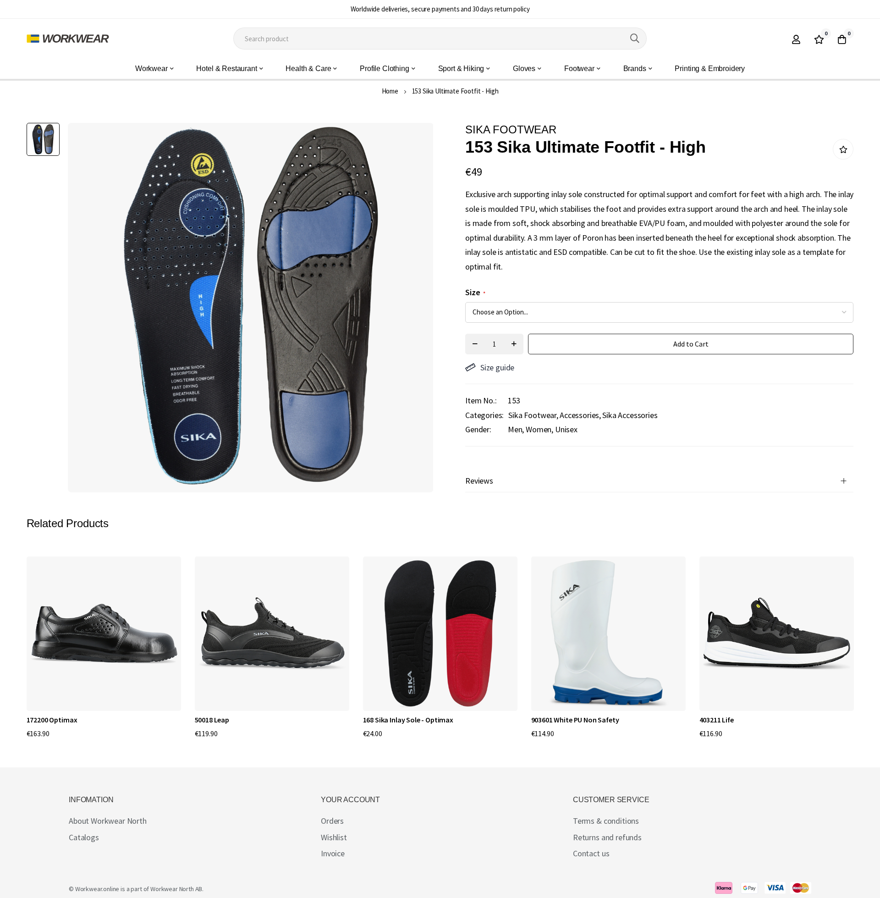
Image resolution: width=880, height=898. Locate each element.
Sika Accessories (629, 415)
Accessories (579, 415)
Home (390, 91)
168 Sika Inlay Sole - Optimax (408, 719)
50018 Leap (212, 719)
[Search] (635, 39)
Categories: (484, 415)
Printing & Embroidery (710, 68)
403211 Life (716, 719)
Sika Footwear (532, 415)
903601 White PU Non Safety (575, 719)
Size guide (497, 367)
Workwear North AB (176, 889)
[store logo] (68, 38)
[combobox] (440, 39)
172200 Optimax (52, 719)
